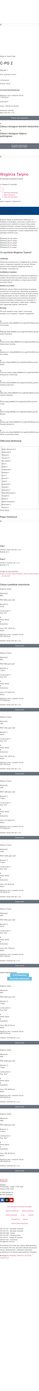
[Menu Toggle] (2, 189)
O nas (23, 1215)
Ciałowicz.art (4, 1258)
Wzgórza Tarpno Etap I (8, 574)
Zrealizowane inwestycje (19, 1223)
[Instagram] (7, 1200)
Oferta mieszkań (27, 1211)
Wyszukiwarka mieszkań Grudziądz (19, 1207)
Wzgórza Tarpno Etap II (25, 574)
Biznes (25, 1219)
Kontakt (31, 1215)
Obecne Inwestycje (12, 1211)
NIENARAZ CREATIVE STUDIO (19, 1255)
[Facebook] (2, 1200)
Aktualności (16, 1219)
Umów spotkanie (11, 1215)
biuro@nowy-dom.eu (7, 1241)
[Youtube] (11, 1200)
